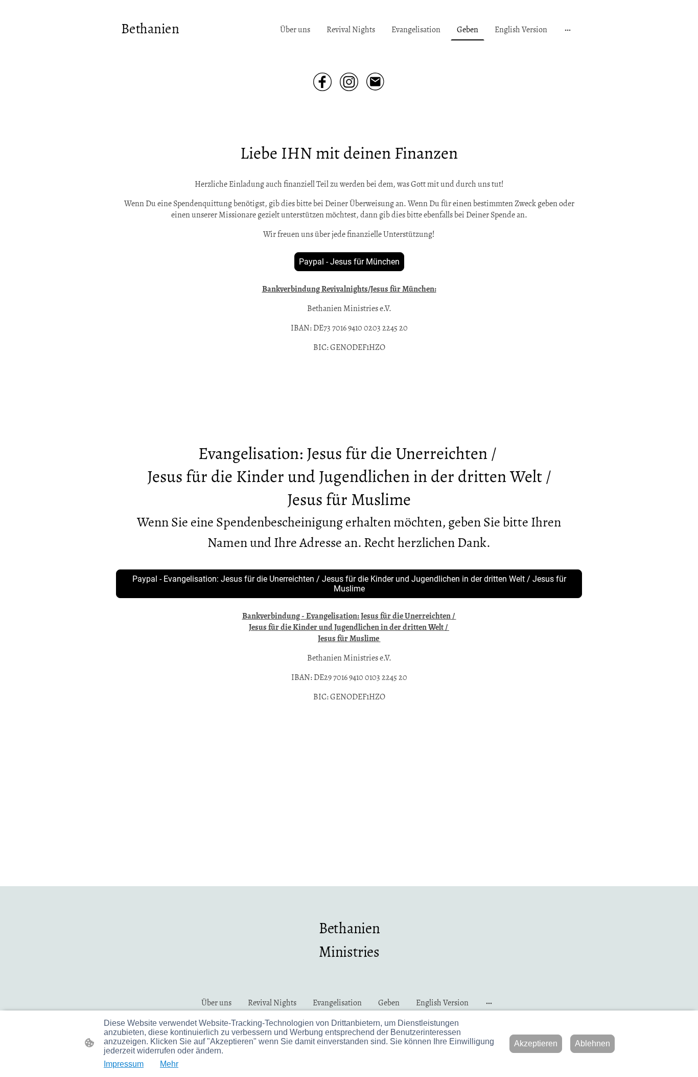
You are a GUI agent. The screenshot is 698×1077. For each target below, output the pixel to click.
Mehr (169, 1064)
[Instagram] (349, 82)
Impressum (124, 1064)
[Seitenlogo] (151, 47)
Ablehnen (592, 1043)
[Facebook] (322, 82)
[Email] (375, 82)
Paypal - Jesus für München (349, 262)
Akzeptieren (535, 1043)
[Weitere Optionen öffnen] (567, 29)
